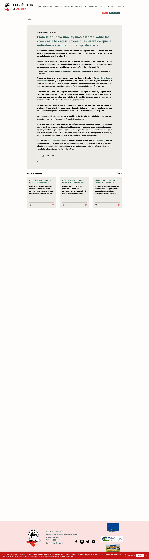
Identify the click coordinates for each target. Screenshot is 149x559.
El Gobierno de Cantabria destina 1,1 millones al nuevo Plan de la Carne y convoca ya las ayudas (106, 181)
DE (14, 8)
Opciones (130, 556)
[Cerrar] (146, 555)
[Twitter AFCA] (88, 542)
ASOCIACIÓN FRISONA (23, 5)
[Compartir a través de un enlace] (53, 156)
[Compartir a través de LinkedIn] (48, 156)
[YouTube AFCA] (94, 542)
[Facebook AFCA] (76, 542)
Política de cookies (68, 556)
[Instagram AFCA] (82, 542)
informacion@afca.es (54, 543)
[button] (68, 5)
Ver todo (119, 173)
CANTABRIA (21, 8)
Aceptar (139, 556)
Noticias (30, 19)
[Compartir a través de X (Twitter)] (43, 156)
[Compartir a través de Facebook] (38, 156)
